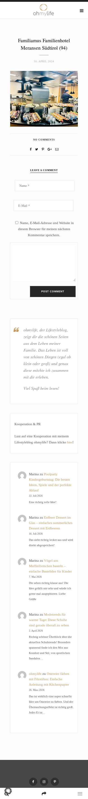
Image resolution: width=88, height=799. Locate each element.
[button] (8, 791)
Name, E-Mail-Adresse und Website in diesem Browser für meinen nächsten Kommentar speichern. (46, 229)
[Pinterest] (55, 782)
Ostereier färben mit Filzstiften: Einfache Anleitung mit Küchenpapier (49, 679)
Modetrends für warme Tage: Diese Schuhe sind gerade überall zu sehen (49, 620)
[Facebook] (31, 149)
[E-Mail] (56, 149)
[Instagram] (44, 782)
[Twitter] (36, 149)
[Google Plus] (50, 149)
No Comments (44, 139)
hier (69, 442)
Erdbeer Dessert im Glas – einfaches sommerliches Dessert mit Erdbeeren (50, 523)
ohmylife (35, 674)
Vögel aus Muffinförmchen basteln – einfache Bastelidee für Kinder (50, 566)
